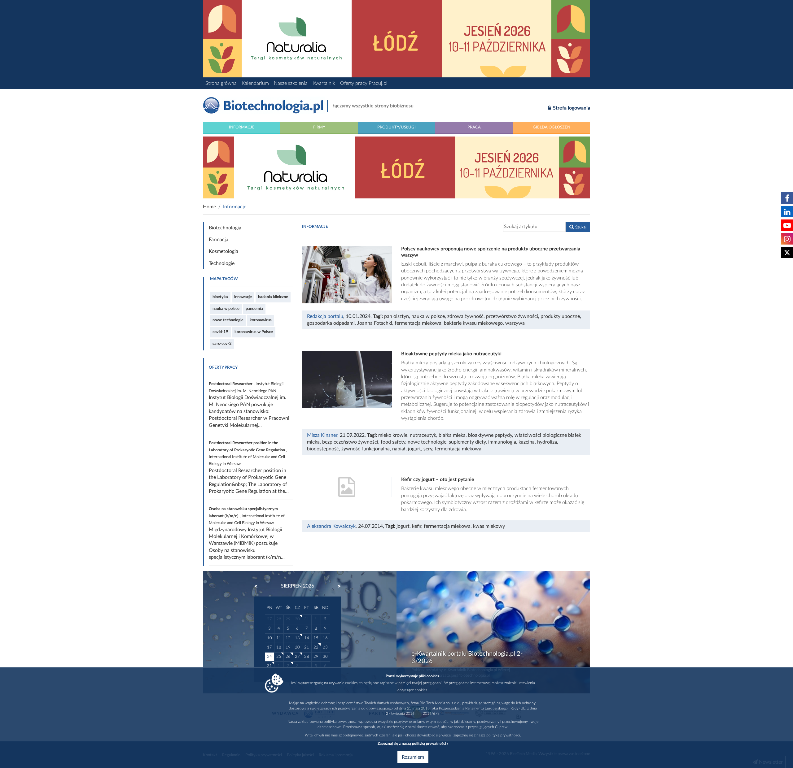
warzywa (515, 323)
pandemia (254, 308)
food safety (393, 442)
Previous (259, 586)
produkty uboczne (560, 316)
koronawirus (261, 320)
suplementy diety (467, 442)
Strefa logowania (571, 108)
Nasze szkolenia (291, 83)
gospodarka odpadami (331, 323)
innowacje (243, 297)
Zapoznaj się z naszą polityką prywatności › (413, 743)
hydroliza (547, 442)
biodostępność (323, 448)
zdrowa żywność (465, 316)
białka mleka (452, 435)
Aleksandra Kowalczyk (331, 526)
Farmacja (218, 239)
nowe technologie (227, 320)
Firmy (319, 127)
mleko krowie (392, 435)
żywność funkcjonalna (365, 448)
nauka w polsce (225, 308)
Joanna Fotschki (374, 323)
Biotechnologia (225, 227)
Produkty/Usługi (396, 127)
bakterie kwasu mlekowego (473, 323)
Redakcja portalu (325, 316)
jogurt (414, 448)
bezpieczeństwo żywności (350, 442)
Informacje (242, 127)
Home (209, 206)
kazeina (527, 442)
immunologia (502, 442)
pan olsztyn (396, 316)
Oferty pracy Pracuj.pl (364, 83)
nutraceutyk (423, 435)
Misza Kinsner (322, 435)
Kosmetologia (223, 251)
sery (427, 448)
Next (336, 586)
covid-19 (220, 332)
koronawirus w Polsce (253, 332)
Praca (474, 127)
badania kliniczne (273, 297)
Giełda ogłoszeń (551, 127)
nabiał (398, 448)
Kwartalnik (324, 83)
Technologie (221, 263)
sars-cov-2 (222, 343)
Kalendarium (255, 83)
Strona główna (221, 83)
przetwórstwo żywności (512, 316)
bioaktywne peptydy (490, 435)
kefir (416, 526)
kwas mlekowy (489, 526)
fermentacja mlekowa (418, 323)
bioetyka (220, 297)
